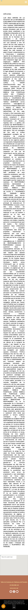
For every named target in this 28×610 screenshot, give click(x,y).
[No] (26, 604)
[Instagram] (14, 591)
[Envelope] (17, 591)
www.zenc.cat (14, 588)
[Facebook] (11, 591)
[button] (3, 606)
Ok (14, 607)
